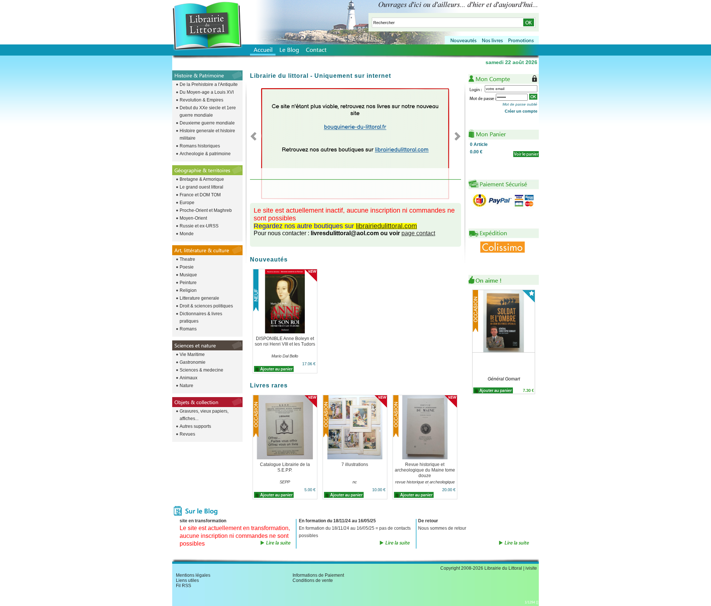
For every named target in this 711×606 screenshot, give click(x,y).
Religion (188, 290)
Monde (187, 233)
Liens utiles (187, 580)
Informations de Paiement (318, 575)
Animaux (188, 377)
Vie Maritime (192, 354)
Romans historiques (200, 146)
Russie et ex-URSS (199, 226)
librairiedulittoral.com (386, 226)
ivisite (531, 568)
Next (455, 136)
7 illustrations (354, 464)
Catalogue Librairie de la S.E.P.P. (285, 467)
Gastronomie (193, 362)
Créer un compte (521, 111)
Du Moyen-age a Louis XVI (207, 92)
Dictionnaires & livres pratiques (201, 317)
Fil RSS (183, 585)
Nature (186, 385)
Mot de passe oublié (520, 104)
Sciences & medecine (201, 370)
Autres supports (195, 426)
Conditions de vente (313, 580)
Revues (187, 434)
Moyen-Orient (193, 218)
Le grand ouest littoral (201, 187)
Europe (187, 202)
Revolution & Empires (201, 100)
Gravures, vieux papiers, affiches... (204, 415)
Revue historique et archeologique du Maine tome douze (425, 470)
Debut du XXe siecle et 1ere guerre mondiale (208, 111)
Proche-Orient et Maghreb (206, 210)
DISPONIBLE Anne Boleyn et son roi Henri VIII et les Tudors (285, 341)
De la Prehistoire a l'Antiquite (209, 84)
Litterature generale (199, 298)
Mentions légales (193, 575)
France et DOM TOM (200, 194)
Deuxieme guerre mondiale (207, 123)
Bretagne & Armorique (202, 179)
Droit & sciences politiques (206, 306)
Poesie (187, 267)
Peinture (188, 282)
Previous (255, 136)
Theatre (187, 259)
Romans (188, 329)
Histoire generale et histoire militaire (207, 134)
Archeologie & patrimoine (205, 153)
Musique (188, 274)
